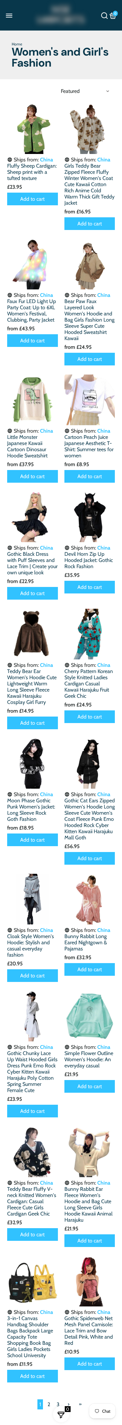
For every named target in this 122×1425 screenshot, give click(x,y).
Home (17, 44)
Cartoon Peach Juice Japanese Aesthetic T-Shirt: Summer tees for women (89, 446)
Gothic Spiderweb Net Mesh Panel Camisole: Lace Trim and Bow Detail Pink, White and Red (88, 1330)
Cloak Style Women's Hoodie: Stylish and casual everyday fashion (30, 945)
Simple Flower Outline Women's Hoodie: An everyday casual (88, 1059)
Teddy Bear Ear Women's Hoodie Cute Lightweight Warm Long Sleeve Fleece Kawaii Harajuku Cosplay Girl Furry (32, 686)
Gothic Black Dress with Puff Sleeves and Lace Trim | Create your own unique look (32, 563)
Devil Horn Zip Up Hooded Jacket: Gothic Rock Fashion (88, 560)
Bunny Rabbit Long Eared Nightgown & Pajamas (85, 942)
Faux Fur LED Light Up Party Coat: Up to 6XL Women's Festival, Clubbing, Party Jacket (31, 310)
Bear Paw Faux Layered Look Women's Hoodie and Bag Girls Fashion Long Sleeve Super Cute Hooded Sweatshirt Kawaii (89, 319)
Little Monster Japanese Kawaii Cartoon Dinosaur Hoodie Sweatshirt (27, 446)
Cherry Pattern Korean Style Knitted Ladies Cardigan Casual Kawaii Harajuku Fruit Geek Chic (88, 683)
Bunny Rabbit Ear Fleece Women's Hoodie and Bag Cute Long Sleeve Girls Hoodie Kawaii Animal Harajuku (88, 1204)
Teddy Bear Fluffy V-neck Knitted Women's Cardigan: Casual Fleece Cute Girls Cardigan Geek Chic (31, 1201)
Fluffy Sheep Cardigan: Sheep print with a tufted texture (32, 172)
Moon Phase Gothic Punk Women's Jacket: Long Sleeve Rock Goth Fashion (31, 809)
